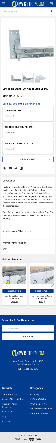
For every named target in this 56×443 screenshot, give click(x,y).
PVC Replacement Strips (41, 408)
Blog (4, 416)
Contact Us (7, 411)
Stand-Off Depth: (19, 143)
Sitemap (6, 421)
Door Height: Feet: (19, 127)
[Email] (10, 168)
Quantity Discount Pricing (13, 399)
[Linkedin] (21, 168)
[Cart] (52, 4)
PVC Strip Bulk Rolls (39, 399)
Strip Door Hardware (39, 413)
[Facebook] (4, 168)
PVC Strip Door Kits (38, 403)
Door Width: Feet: (19, 110)
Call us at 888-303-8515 (28, 369)
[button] (28, 159)
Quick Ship (34, 394)
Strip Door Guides (10, 394)
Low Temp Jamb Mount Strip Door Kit (41, 297)
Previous (3, 284)
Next (52, 284)
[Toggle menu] (3, 3)
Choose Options (14, 291)
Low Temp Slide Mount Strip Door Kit (14, 297)
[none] (28, 45)
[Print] (15, 168)
